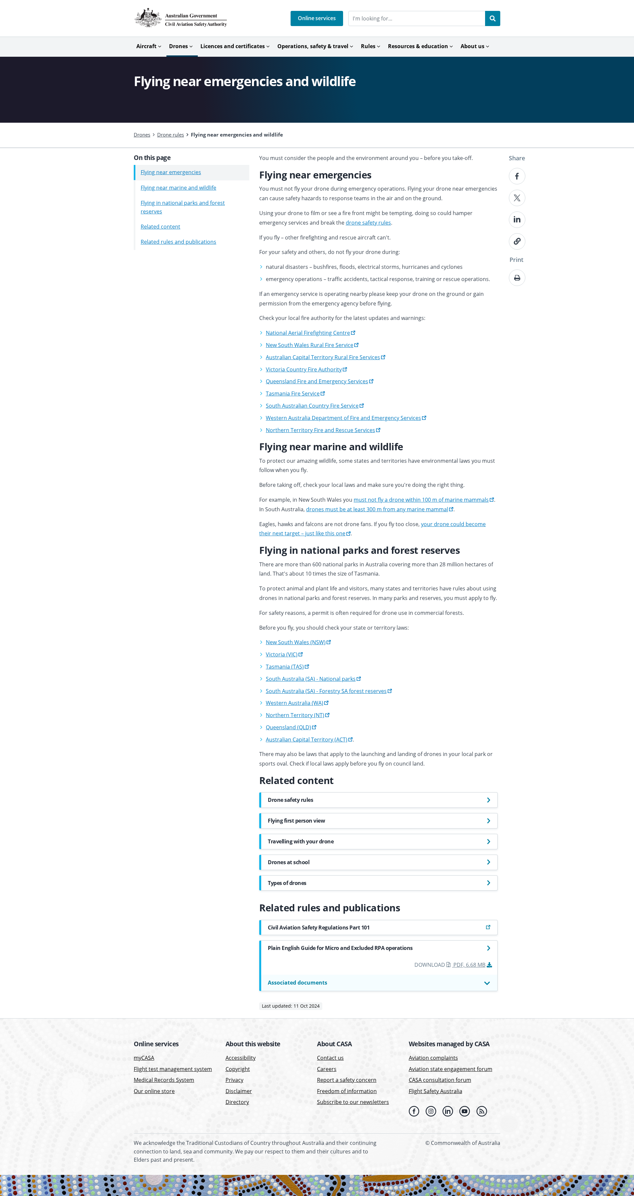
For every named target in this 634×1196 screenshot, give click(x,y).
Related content (160, 226)
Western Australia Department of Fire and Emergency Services (343, 418)
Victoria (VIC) (282, 654)
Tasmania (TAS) (285, 666)
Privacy (234, 1080)
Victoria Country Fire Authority (304, 369)
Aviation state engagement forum (450, 1069)
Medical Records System (164, 1080)
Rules (368, 46)
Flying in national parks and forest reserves (183, 207)
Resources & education (418, 46)
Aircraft (146, 46)
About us (472, 46)
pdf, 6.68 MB (469, 964)
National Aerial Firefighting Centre (308, 332)
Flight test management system (173, 1069)
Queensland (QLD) (288, 727)
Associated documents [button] (297, 982)
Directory (237, 1102)
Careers (326, 1069)
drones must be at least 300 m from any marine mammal (377, 509)
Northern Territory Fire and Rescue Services (320, 430)
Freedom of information (347, 1091)
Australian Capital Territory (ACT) (306, 739)
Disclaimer (239, 1091)
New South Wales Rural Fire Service (309, 345)
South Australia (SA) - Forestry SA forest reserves (326, 691)
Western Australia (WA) (294, 703)
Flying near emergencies (171, 172)
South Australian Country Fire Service (312, 405)
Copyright (238, 1069)
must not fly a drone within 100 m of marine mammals (421, 499)
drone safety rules (368, 222)
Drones (178, 46)
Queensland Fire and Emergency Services (317, 381)
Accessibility (241, 1057)
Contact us (330, 1057)
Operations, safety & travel (312, 46)
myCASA (144, 1057)
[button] (317, 18)
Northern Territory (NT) (295, 715)
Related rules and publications (178, 242)
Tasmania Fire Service (293, 393)
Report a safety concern (346, 1080)
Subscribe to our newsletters (353, 1102)
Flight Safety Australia (435, 1091)
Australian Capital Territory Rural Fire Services (323, 357)
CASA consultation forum (440, 1080)
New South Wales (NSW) (296, 642)
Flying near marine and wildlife (178, 187)
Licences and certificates (232, 46)
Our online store (154, 1091)
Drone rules (170, 134)
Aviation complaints (433, 1057)
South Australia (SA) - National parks (311, 678)
